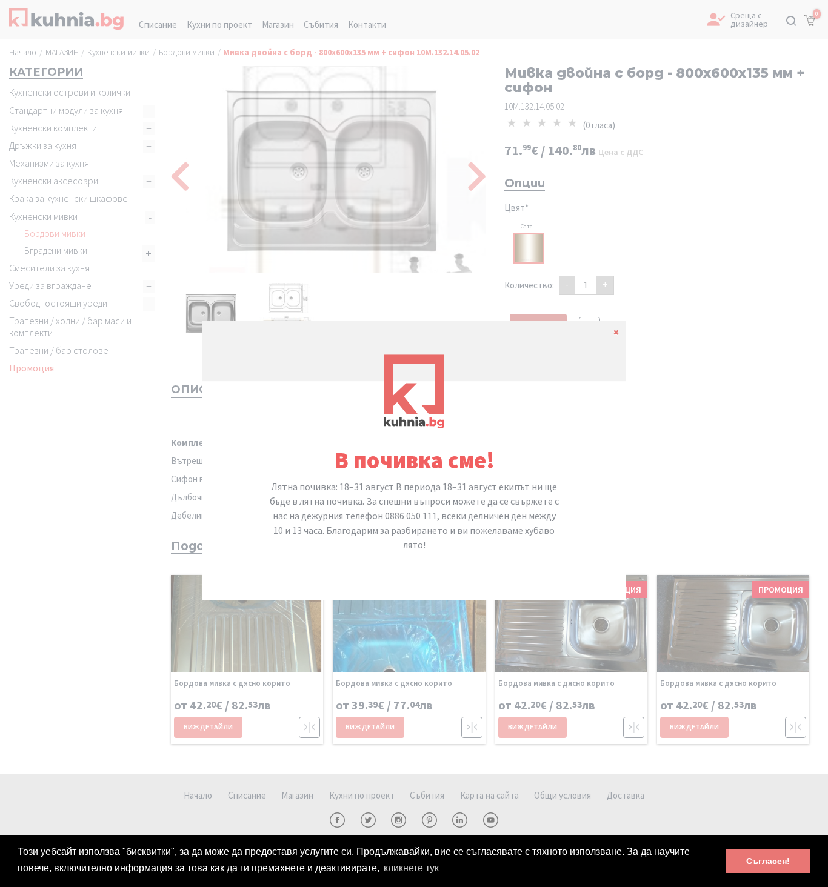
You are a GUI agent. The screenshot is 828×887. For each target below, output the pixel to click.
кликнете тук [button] (411, 868)
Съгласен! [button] (768, 861)
